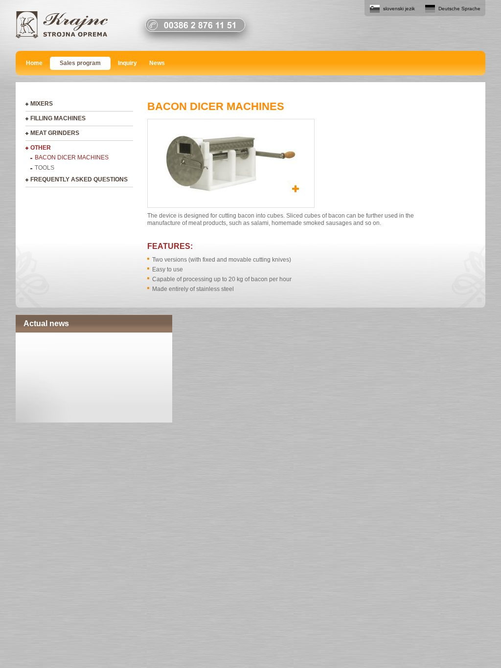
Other (40, 147)
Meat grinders (54, 133)
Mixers (41, 103)
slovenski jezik (399, 8)
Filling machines (58, 118)
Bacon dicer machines (72, 157)
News (157, 63)
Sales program (80, 63)
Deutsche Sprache (459, 8)
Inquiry (127, 63)
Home (34, 63)
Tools (44, 167)
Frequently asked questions (79, 179)
